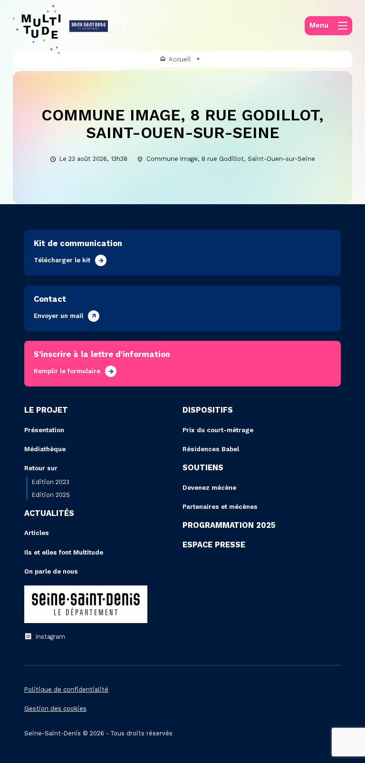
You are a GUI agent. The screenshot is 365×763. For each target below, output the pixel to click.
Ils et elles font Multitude (63, 552)
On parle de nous (51, 571)
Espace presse (213, 544)
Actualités (49, 513)
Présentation (44, 430)
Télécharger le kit (62, 260)
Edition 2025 (51, 494)
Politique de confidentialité (66, 689)
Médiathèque (45, 449)
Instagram (50, 636)
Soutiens (202, 467)
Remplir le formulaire (67, 371)
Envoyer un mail (58, 315)
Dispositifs (207, 410)
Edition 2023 (50, 482)
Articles (36, 532)
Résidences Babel (210, 449)
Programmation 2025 (229, 525)
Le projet (46, 410)
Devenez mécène (209, 487)
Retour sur (41, 468)
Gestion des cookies (55, 708)
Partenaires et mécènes (220, 506)
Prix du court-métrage (217, 430)
